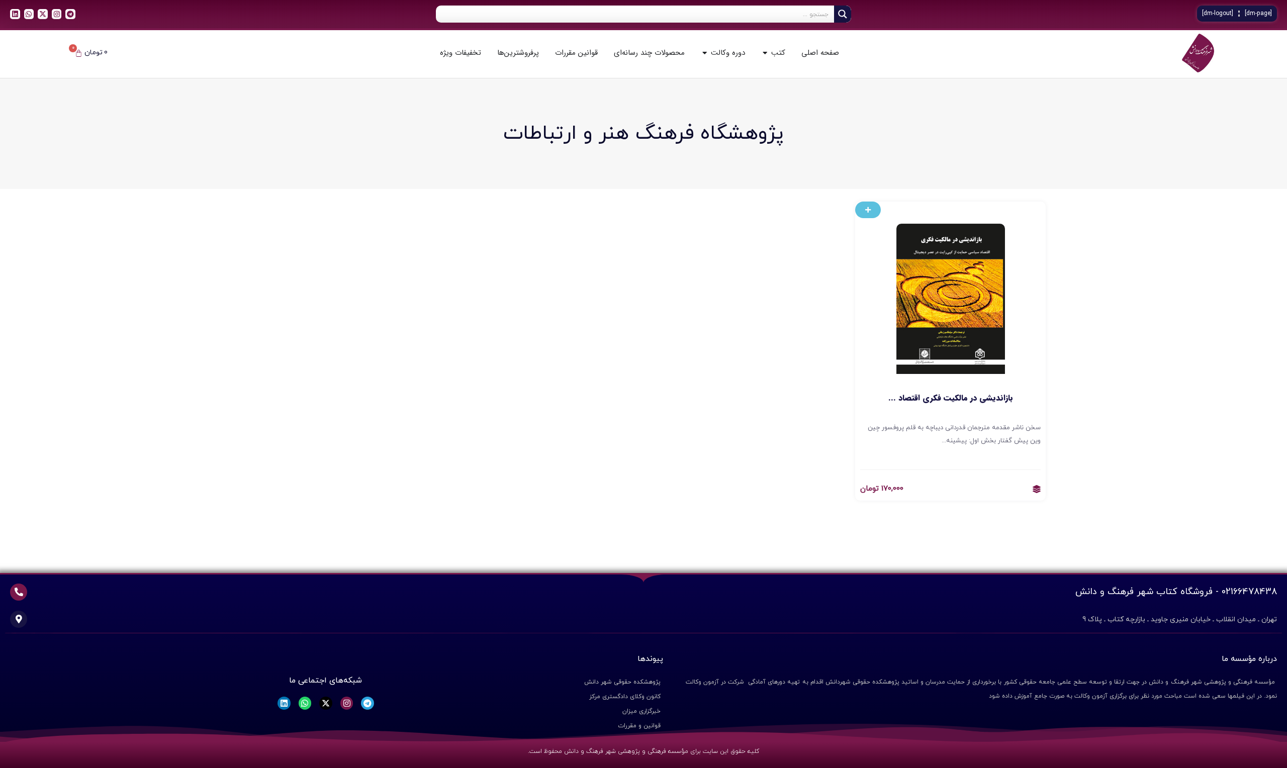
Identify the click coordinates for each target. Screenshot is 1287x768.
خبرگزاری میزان (641, 711)
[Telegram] (70, 14)
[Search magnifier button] (842, 14)
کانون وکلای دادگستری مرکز (625, 697)
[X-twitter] (43, 14)
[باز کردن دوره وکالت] (704, 53)
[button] (868, 210)
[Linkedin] (15, 14)
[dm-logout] (1217, 14)
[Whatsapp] (29, 14)
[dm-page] (1258, 14)
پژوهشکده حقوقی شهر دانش (622, 682)
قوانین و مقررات (639, 726)
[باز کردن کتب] (765, 53)
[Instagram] (57, 14)
